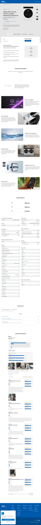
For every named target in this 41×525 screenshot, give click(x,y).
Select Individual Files (6, 309)
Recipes (18, 508)
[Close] (15, 512)
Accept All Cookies (8, 519)
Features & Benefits (17, 34)
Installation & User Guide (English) (12, 319)
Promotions (30, 507)
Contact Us (36, 507)
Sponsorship (18, 512)
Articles (18, 507)
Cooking (13, 507)
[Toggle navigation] (39, 2)
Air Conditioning (25, 508)
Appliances (24, 507)
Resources (31, 34)
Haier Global (30, 508)
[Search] (35, 1)
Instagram (37, 520)
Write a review (14, 21)
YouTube (39, 520)
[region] (8, 517)
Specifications (24, 34)
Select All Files (14, 309)
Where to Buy (28, 40)
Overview (10, 34)
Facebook (34, 520)
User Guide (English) (12, 322)
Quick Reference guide (5, 316)
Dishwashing (13, 508)
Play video (20, 80)
